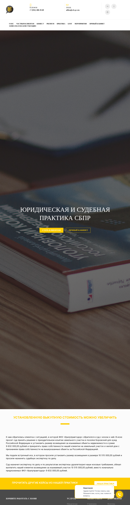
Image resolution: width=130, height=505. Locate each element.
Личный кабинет (96, 24)
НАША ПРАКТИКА (105, 483)
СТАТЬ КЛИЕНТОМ (51, 230)
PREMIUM (50, 24)
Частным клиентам (25, 24)
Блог (70, 24)
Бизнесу (40, 24)
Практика (61, 24)
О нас (11, 24)
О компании (92, 504)
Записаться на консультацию (22, 26)
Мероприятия (81, 24)
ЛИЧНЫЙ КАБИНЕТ (78, 230)
